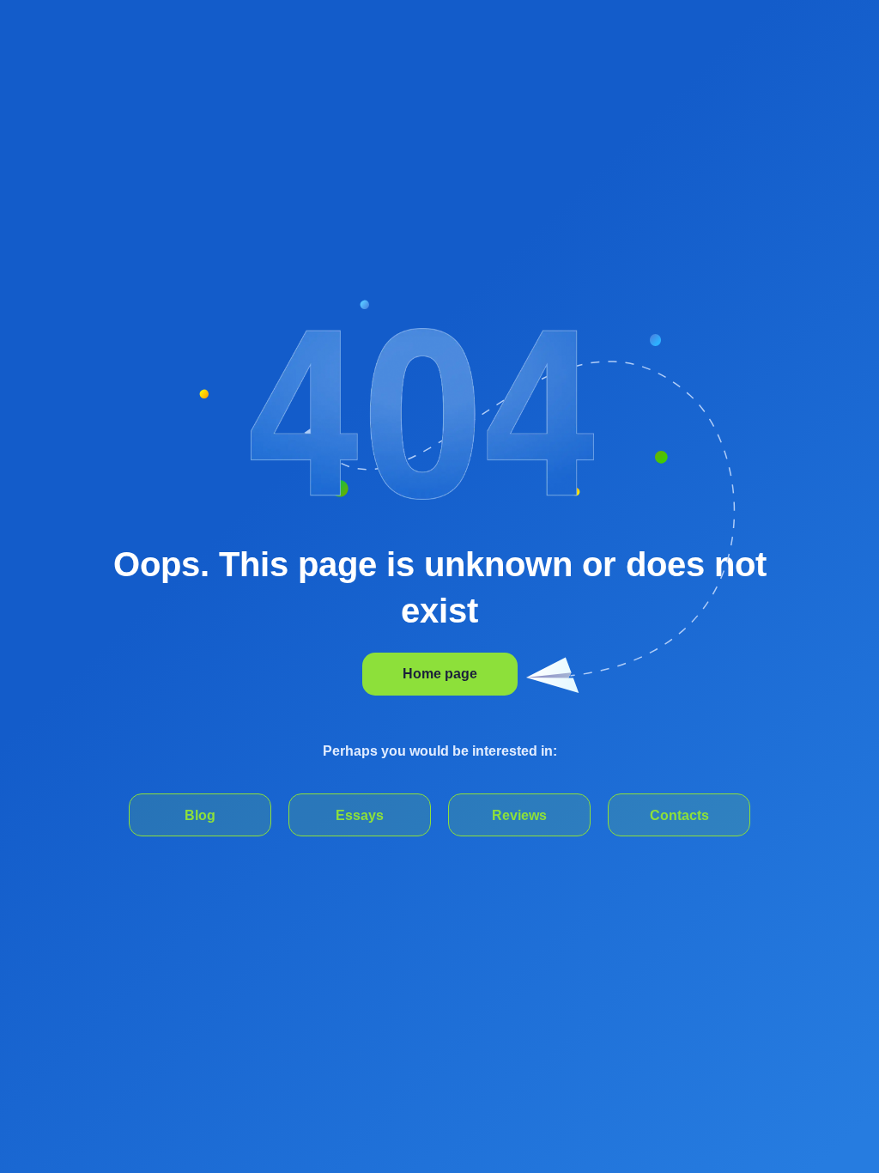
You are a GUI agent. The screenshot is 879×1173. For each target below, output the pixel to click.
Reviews (519, 815)
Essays (360, 815)
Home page (440, 673)
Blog (200, 815)
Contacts (679, 815)
